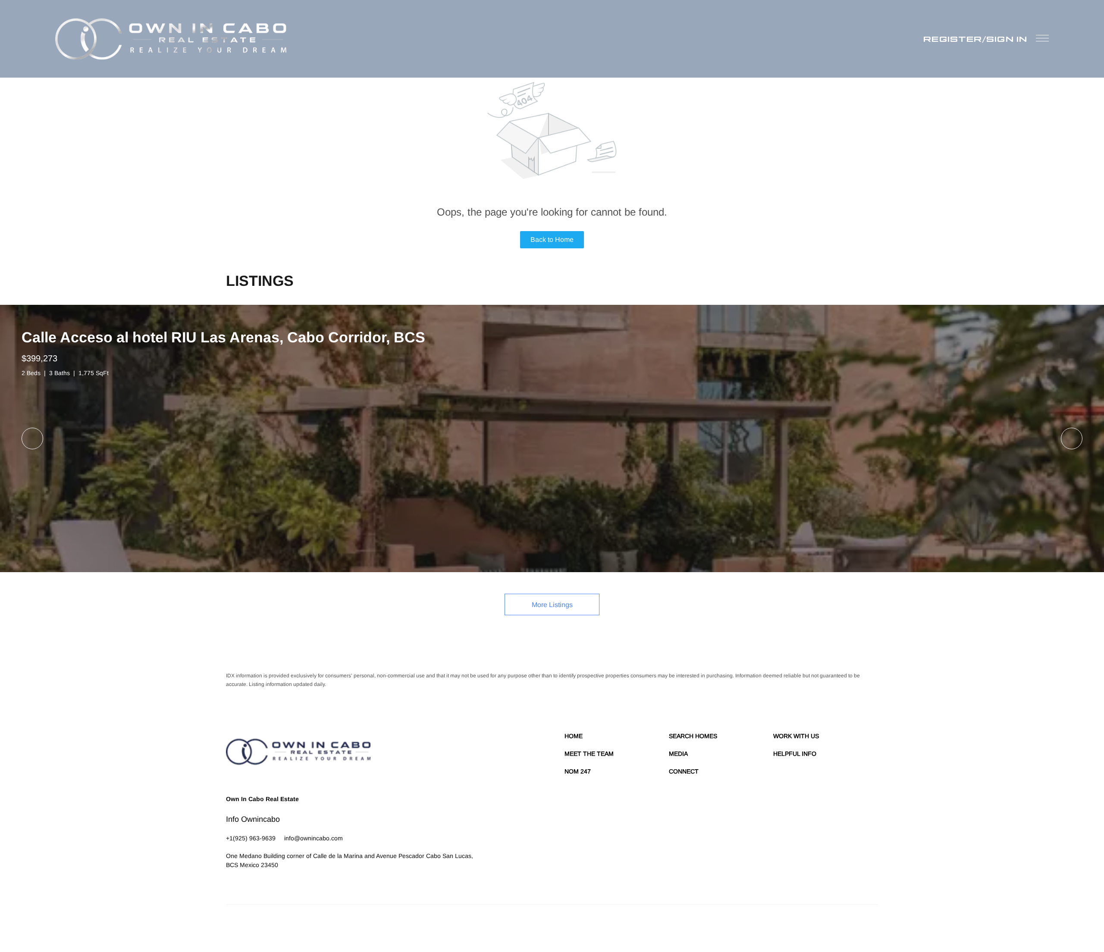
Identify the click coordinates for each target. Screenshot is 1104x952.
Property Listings (802, 926)
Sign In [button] (1006, 38)
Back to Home (552, 239)
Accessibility (863, 926)
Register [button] (952, 38)
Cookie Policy (712, 926)
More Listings (552, 604)
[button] (170, 39)
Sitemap (836, 926)
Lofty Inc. (265, 926)
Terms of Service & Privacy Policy (654, 926)
